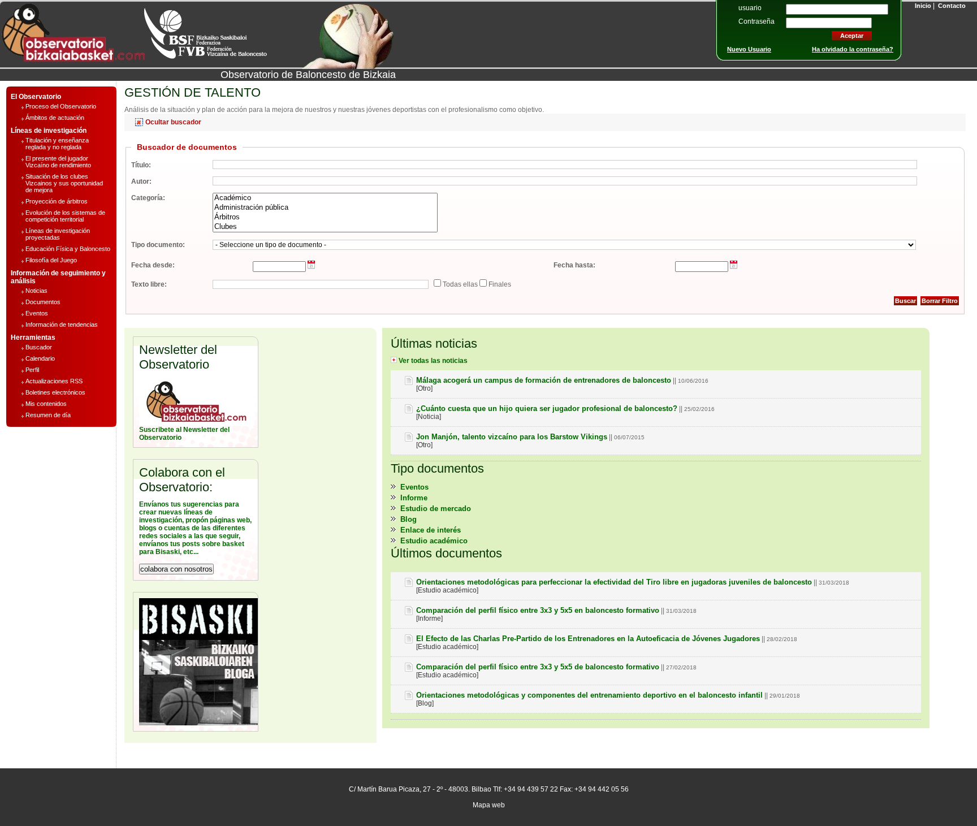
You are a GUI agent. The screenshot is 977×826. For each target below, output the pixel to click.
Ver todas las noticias (432, 361)
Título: (141, 165)
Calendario (40, 358)
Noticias (36, 290)
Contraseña (756, 21)
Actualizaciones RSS (54, 381)
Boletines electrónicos (55, 392)
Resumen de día (48, 415)
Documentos (42, 302)
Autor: (141, 181)
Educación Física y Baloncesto (67, 248)
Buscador (38, 347)
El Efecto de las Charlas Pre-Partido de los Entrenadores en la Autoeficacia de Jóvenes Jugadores (588, 638)
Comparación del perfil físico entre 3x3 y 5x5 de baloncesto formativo (537, 667)
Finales (499, 284)
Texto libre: (149, 284)
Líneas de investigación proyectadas (57, 234)
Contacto (951, 5)
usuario (750, 8)
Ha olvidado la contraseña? (852, 49)
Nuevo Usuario (749, 49)
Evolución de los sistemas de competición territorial (65, 216)
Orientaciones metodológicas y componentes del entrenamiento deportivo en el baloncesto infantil (589, 695)
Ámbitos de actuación (54, 117)
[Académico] (325, 198)
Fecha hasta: (574, 265)
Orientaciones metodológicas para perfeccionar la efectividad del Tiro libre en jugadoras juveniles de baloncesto (614, 582)
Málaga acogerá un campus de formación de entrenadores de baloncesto (543, 380)
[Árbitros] (325, 217)
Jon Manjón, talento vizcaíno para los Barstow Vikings (511, 437)
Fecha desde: (153, 265)
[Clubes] (325, 227)
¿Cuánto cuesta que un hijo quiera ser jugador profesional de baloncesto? (546, 408)
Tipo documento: (158, 245)
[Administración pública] (325, 208)
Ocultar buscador (172, 122)
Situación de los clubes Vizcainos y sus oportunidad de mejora (64, 183)
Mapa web (489, 805)
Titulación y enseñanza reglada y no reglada (57, 143)
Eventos (36, 313)
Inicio (922, 5)
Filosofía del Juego (51, 260)
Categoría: (148, 198)
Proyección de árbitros (56, 201)
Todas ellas (459, 284)
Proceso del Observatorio (60, 106)
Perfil (32, 369)
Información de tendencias (61, 324)
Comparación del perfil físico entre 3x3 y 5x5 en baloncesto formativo (537, 610)
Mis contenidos (46, 403)
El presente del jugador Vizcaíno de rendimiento (58, 161)
